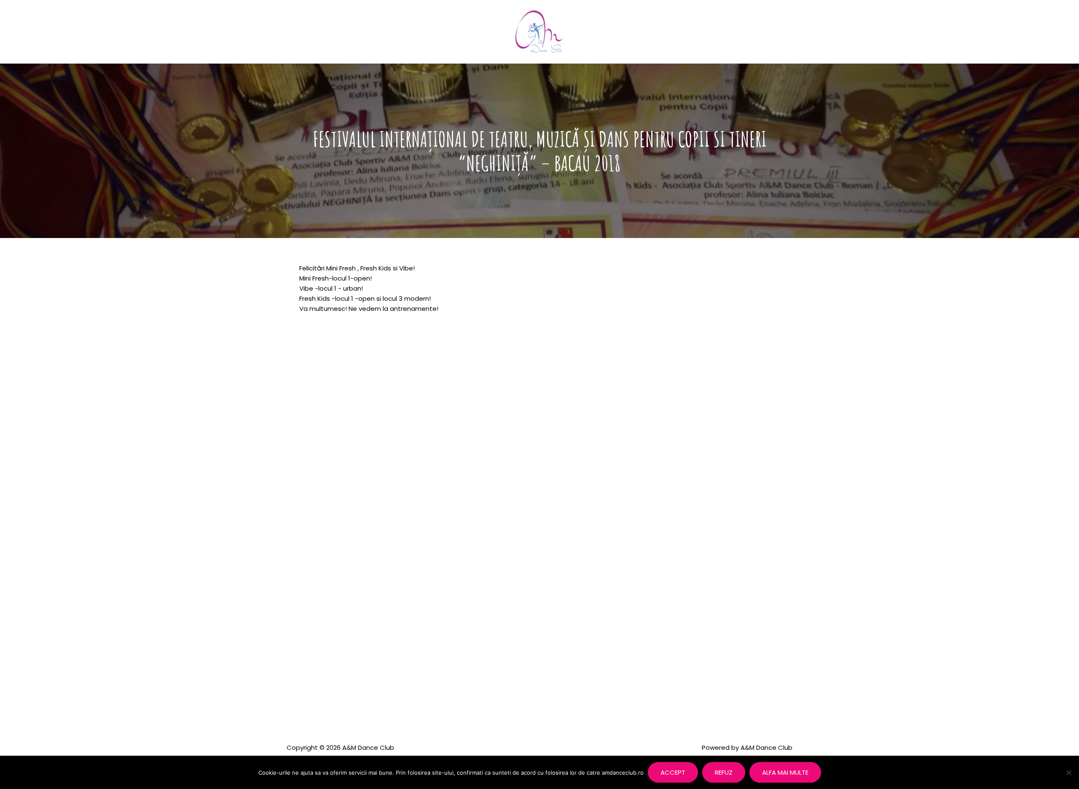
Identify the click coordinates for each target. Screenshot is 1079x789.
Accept (672, 772)
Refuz (724, 772)
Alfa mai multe (785, 772)
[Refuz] (1068, 772)
